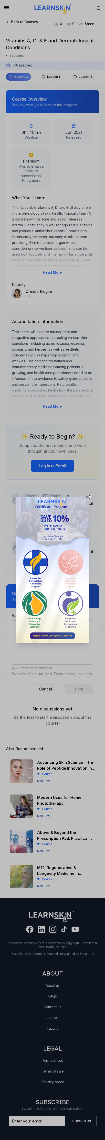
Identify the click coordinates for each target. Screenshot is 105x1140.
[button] (52, 570)
